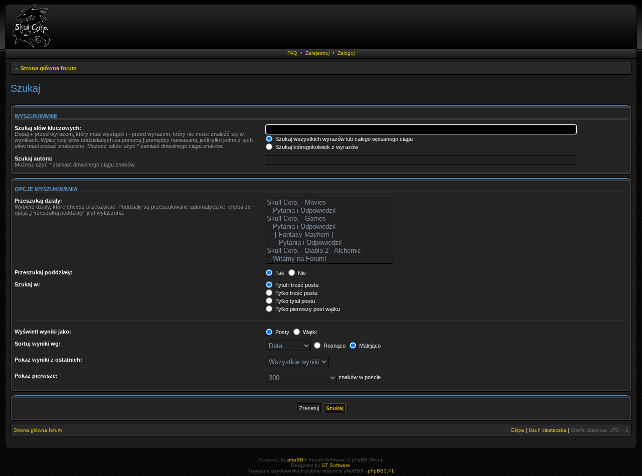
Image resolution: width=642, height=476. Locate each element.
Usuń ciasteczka (547, 430)
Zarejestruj (317, 53)
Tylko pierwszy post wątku (307, 309)
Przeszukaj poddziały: (44, 272)
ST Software (336, 465)
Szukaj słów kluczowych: (48, 128)
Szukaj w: (27, 284)
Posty (281, 332)
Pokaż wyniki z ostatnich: (48, 360)
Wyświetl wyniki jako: (43, 332)
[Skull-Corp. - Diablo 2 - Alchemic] (329, 251)
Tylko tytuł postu (294, 301)
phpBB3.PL (381, 470)
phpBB (295, 459)
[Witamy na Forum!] (329, 259)
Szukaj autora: (34, 158)
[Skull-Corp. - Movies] (329, 203)
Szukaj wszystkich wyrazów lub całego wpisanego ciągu (343, 139)
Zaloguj (346, 53)
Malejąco (369, 346)
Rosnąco (334, 346)
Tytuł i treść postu (296, 285)
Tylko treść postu (295, 293)
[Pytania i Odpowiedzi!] (329, 211)
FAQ (292, 53)
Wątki (308, 332)
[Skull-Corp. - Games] (329, 219)
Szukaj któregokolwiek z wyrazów (316, 147)
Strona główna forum (49, 68)
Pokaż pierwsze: (36, 376)
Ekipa (517, 430)
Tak (279, 273)
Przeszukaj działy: (38, 201)
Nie (301, 273)
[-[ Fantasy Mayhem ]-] (329, 235)
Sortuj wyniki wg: (38, 344)
